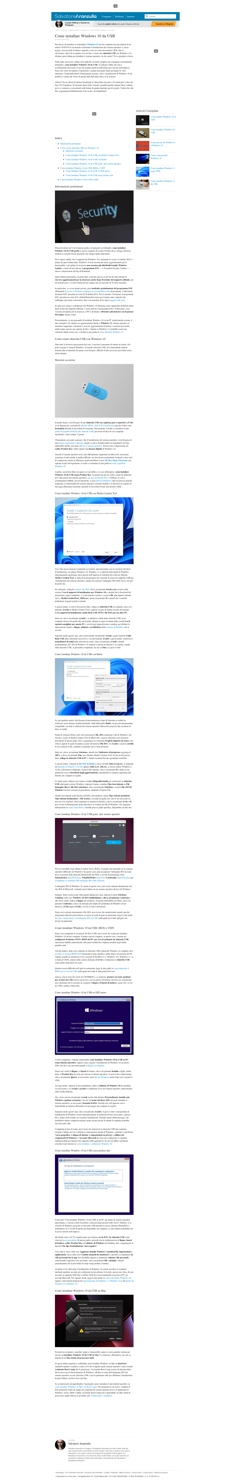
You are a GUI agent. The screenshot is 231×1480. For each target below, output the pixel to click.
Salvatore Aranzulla (62, 39)
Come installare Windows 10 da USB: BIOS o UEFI (82, 168)
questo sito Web (82, 589)
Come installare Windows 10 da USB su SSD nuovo (88, 170)
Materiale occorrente (74, 150)
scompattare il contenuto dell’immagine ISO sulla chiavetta (79, 880)
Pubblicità (114, 1473)
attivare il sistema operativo (90, 445)
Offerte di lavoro (124, 1473)
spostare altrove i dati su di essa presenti (97, 425)
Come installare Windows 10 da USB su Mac (79, 179)
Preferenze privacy (161, 1473)
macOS (100, 877)
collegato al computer (95, 1065)
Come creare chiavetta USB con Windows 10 (79, 147)
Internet (131, 16)
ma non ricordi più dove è (98, 477)
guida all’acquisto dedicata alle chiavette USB (74, 431)
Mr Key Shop (111, 460)
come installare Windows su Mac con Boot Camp (76, 1386)
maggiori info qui (116, 300)
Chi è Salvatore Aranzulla (74, 1473)
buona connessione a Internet (71, 442)
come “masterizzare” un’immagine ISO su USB (77, 918)
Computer (106, 16)
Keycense (123, 460)
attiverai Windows (103, 480)
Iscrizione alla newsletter (94, 1473)
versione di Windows (115, 627)
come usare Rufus (76, 807)
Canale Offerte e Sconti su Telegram (77, 24)
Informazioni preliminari (70, 143)
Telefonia (119, 16)
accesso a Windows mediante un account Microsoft (87, 291)
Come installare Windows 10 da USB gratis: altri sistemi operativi (93, 163)
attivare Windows (101, 1077)
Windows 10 (92, 44)
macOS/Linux (74, 877)
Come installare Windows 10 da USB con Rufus (86, 159)
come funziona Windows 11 (111, 331)
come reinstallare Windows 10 (118, 1277)
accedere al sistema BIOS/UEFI (68, 953)
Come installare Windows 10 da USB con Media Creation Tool (92, 155)
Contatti (106, 1473)
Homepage (60, 1473)
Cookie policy (148, 1473)
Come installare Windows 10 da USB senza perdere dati (89, 175)
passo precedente (70, 1240)
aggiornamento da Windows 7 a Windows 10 (102, 1280)
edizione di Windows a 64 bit (70, 766)
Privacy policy (137, 1473)
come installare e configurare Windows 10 (94, 1143)
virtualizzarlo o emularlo (101, 1395)
